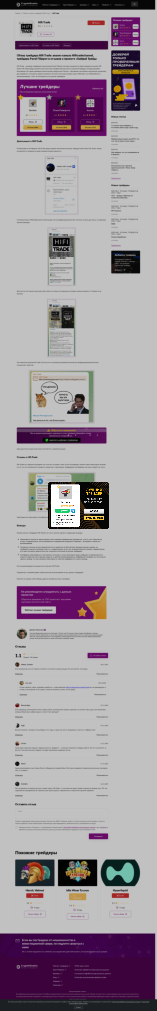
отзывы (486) (94, 518)
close (106, 484)
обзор (94, 511)
